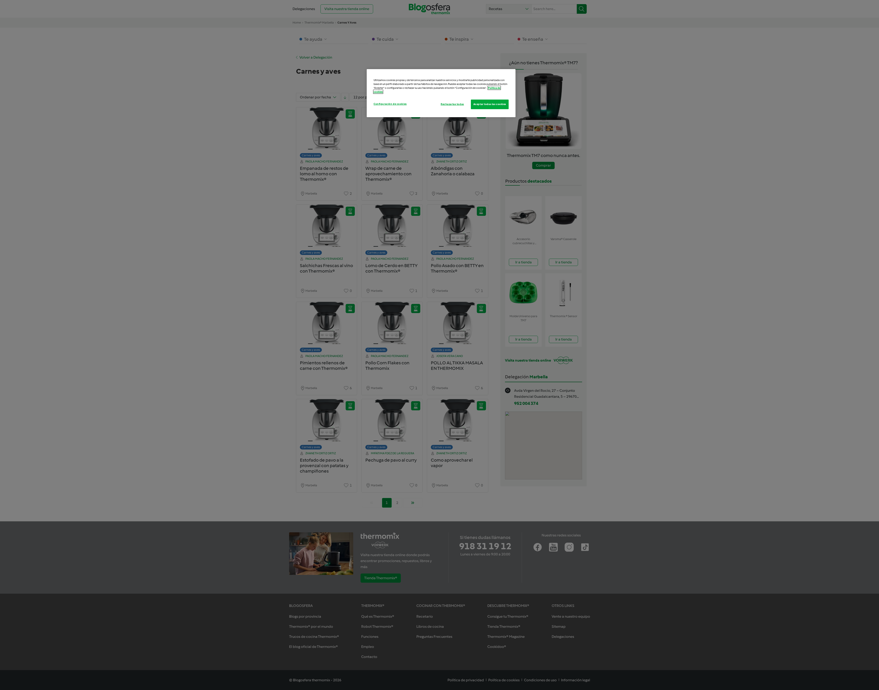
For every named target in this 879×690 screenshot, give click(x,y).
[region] (441, 93)
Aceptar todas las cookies (489, 104)
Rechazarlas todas (452, 104)
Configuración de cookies (390, 104)
